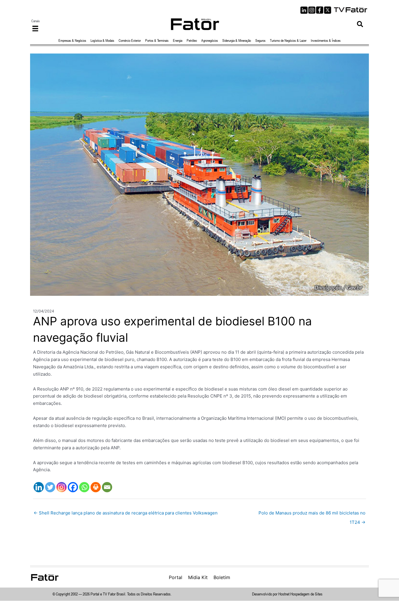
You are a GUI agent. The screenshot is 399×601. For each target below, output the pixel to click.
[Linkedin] (39, 487)
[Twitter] (50, 487)
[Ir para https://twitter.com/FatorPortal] (327, 10)
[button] (360, 24)
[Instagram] (61, 487)
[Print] (96, 487)
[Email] (107, 487)
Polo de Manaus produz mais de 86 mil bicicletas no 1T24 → (312, 514)
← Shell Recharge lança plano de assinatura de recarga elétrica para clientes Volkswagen (126, 513)
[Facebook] (73, 487)
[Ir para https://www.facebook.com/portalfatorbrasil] (319, 10)
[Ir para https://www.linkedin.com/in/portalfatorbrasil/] (304, 10)
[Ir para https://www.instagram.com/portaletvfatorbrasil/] (311, 10)
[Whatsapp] (84, 487)
